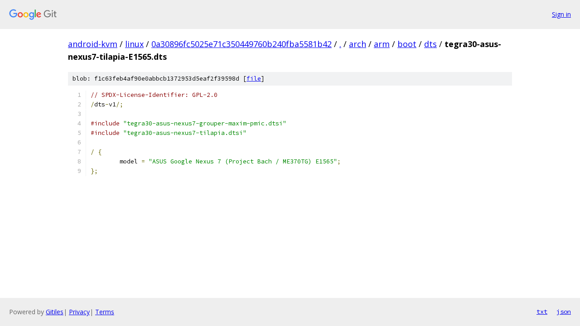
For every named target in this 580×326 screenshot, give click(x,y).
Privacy (79, 311)
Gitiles (54, 311)
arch (357, 43)
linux (134, 43)
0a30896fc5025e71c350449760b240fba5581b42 (241, 43)
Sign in (561, 14)
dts (430, 43)
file (253, 78)
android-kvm (92, 43)
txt (541, 311)
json (563, 311)
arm (382, 43)
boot (406, 43)
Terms (104, 311)
